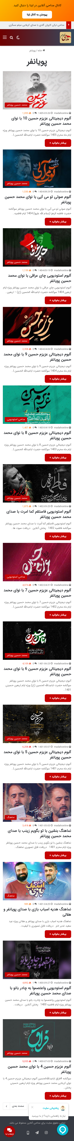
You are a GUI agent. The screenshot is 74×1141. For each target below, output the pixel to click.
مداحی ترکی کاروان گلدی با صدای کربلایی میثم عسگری (36, 25)
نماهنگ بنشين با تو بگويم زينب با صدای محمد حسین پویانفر (39, 833)
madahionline (61, 113)
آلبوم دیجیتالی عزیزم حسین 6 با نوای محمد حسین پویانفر (37, 671)
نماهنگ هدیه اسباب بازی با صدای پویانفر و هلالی (37, 912)
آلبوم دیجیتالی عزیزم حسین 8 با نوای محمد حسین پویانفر (37, 435)
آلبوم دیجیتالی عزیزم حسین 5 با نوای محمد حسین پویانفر (37, 754)
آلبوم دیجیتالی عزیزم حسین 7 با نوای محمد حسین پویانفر (37, 593)
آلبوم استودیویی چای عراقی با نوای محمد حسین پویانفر (39, 278)
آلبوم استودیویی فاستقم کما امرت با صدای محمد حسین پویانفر (38, 514)
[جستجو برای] (11, 39)
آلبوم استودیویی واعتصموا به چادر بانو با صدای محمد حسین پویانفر (40, 990)
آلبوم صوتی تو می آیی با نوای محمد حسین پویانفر (38, 199)
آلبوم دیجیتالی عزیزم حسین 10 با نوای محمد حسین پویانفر (41, 121)
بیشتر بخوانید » (58, 143)
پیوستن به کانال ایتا (37, 14)
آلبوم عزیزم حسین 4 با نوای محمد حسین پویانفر (39, 1069)
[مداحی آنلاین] (65, 37)
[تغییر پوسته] (18, 39)
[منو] (5, 39)
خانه (40, 51)
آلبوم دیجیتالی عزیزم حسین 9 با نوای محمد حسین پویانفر (37, 357)
